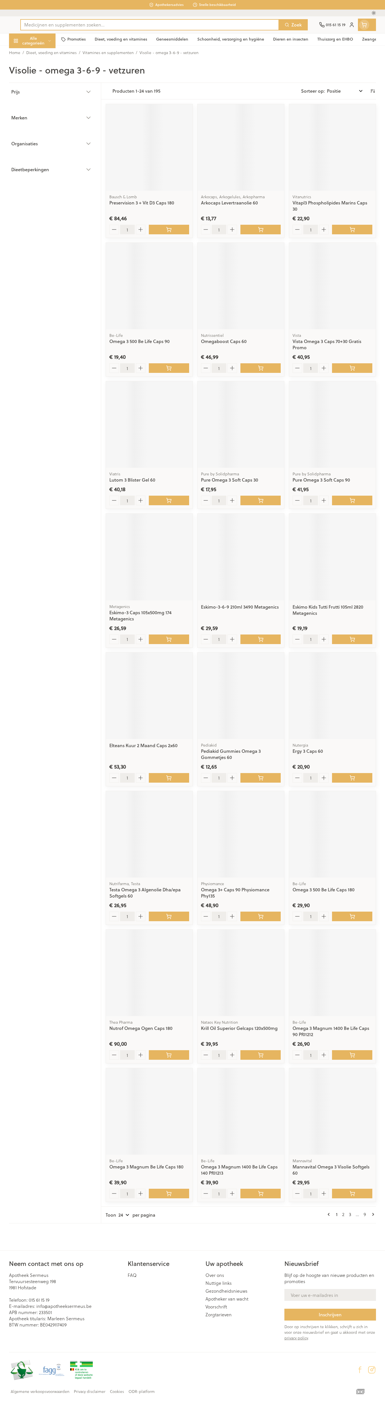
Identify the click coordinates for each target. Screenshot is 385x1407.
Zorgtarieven (218, 1315)
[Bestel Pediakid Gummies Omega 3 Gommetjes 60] (260, 778)
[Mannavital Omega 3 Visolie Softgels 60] (332, 1111)
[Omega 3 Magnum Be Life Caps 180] (149, 1111)
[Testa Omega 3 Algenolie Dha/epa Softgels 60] (149, 834)
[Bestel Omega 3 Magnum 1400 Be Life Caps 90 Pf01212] (352, 1055)
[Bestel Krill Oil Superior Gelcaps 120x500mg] (260, 1055)
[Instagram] (372, 1370)
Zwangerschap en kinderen (45, 112)
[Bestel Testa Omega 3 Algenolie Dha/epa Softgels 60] (169, 916)
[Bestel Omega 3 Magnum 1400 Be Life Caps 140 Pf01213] (260, 1193)
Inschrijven (330, 1314)
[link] (330, 1214)
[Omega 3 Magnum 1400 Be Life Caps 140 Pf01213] (241, 1111)
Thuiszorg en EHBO (45, 160)
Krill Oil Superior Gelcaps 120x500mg (239, 1028)
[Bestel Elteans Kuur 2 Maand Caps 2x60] (169, 778)
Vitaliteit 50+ (45, 129)
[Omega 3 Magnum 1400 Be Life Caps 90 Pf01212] (332, 973)
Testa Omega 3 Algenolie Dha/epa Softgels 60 (145, 892)
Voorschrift (216, 1307)
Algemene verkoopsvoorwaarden (40, 1391)
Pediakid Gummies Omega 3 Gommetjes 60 (231, 754)
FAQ (132, 1275)
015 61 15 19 (39, 1300)
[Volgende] (372, 1214)
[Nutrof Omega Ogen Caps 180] (149, 973)
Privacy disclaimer (89, 1391)
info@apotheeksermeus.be (64, 1306)
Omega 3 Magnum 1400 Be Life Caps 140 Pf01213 (239, 1169)
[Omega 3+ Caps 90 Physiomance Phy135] (241, 834)
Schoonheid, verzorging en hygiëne (45, 71)
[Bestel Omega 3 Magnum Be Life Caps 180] (169, 1193)
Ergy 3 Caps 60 (308, 751)
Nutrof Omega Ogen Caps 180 (140, 1028)
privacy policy (296, 1338)
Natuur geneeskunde (45, 144)
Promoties (24, 53)
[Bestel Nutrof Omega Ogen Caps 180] (169, 1055)
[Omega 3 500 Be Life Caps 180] (332, 834)
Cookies (117, 1391)
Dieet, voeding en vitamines (45, 91)
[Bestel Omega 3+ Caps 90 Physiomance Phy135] (260, 916)
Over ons (214, 1275)
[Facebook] (360, 1370)
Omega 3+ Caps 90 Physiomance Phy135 (235, 892)
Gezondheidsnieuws (226, 1291)
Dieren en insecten (45, 175)
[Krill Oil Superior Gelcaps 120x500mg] (241, 973)
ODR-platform (142, 1391)
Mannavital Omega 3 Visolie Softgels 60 (331, 1169)
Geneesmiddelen (45, 191)
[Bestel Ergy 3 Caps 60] (352, 778)
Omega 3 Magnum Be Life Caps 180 (146, 1166)
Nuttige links (218, 1283)
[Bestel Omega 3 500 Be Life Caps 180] (352, 916)
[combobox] (149, 24)
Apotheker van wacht (226, 1299)
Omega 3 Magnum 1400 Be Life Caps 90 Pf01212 (331, 1031)
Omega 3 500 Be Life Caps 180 (324, 889)
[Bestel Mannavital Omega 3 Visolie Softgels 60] (352, 1193)
